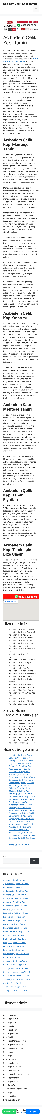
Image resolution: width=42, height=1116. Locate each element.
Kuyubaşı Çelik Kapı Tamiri (20, 827)
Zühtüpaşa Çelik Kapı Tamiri (21, 805)
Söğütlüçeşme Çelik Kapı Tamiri (22, 835)
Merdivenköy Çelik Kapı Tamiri (22, 797)
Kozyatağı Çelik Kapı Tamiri (20, 794)
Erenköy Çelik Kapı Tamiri (19, 772)
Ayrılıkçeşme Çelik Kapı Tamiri (21, 810)
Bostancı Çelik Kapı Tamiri (20, 774)
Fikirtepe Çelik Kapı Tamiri (20, 788)
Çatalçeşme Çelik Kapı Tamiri (21, 813)
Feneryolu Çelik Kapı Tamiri (20, 785)
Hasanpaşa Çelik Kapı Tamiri (21, 761)
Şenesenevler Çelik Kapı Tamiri (22, 838)
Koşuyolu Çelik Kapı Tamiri (20, 763)
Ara (4, 856)
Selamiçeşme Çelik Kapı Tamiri (22, 832)
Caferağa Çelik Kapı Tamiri (20, 758)
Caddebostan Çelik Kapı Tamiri (22, 777)
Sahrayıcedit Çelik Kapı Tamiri (21, 799)
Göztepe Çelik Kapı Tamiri (20, 791)
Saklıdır (24, 1112)
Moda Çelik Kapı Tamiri (19, 830)
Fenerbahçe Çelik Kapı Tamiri (21, 783)
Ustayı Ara (33, 1111)
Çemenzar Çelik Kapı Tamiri (20, 816)
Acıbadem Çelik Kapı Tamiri (20, 755)
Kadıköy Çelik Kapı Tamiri (20, 3)
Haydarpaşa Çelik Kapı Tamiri (21, 819)
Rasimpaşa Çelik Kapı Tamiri (21, 769)
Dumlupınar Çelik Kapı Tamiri (21, 780)
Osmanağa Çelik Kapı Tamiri (21, 766)
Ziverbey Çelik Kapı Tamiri (20, 808)
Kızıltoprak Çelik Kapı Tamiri (21, 824)
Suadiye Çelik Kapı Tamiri (20, 802)
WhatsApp (10, 1111)
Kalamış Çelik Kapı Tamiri (19, 821)
